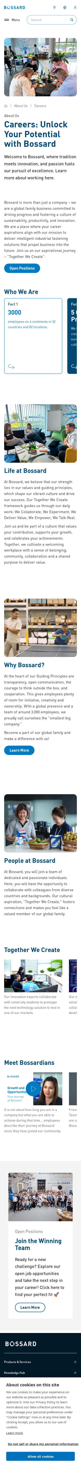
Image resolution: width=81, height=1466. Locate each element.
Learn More (19, 750)
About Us (21, 105)
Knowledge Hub (14, 1372)
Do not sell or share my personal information (39, 1444)
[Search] (72, 19)
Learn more (14, 1433)
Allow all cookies (41, 1456)
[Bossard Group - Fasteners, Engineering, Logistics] (5, 105)
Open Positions (22, 268)
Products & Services (17, 1362)
